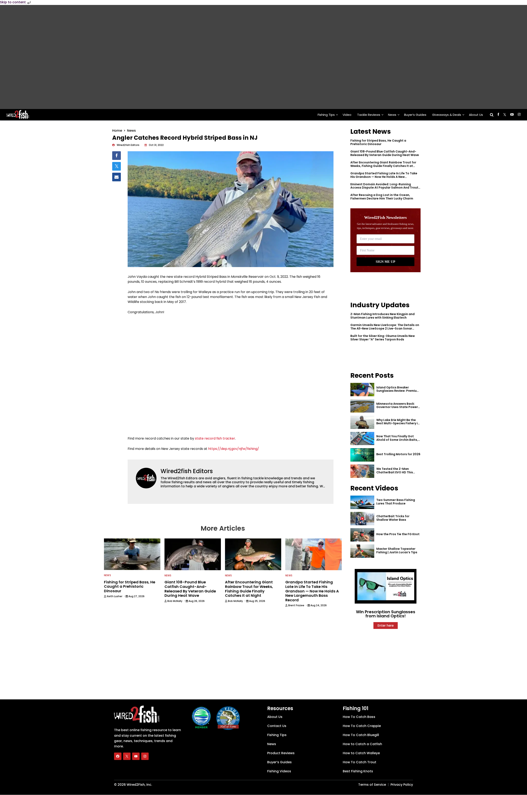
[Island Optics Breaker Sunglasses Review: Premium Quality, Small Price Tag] (362, 389)
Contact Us (276, 725)
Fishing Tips (326, 115)
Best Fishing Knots (358, 771)
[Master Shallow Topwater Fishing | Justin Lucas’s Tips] (362, 551)
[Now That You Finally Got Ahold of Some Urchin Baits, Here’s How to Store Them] (362, 438)
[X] (127, 756)
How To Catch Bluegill (361, 735)
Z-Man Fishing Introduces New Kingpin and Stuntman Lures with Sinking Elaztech (382, 316)
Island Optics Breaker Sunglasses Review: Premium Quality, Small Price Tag (398, 390)
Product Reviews (281, 753)
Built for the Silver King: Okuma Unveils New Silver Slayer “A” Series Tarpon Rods (382, 337)
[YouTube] (136, 756)
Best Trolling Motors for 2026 (398, 454)
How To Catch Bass (359, 716)
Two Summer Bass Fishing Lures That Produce (395, 501)
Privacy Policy (402, 784)
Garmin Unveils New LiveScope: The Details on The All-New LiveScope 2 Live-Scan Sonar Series (384, 328)
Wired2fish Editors (187, 471)
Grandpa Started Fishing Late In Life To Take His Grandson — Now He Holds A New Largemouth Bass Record (383, 176)
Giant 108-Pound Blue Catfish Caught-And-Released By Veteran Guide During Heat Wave (384, 153)
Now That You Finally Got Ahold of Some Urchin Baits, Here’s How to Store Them (397, 439)
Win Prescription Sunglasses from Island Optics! (385, 614)
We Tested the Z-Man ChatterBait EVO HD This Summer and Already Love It (397, 472)
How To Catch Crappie (362, 725)
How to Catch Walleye (361, 753)
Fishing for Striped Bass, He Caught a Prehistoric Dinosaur (378, 142)
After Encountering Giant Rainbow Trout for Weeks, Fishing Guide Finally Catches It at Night (383, 165)
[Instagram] (145, 756)
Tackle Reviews (368, 115)
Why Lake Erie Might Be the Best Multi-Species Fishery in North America (398, 423)
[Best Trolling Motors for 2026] (362, 455)
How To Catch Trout (359, 762)
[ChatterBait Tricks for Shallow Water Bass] (362, 518)
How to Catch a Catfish (362, 744)
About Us (476, 115)
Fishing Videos (279, 771)
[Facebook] (117, 756)
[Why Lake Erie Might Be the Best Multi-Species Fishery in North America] (362, 422)
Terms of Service (372, 784)
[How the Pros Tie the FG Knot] (362, 535)
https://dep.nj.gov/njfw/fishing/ (233, 448)
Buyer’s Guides (415, 115)
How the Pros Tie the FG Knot (398, 534)
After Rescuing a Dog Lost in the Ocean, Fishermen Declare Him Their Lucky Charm (381, 197)
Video (347, 115)
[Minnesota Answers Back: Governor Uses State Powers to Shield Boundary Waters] (362, 406)
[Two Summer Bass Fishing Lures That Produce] (362, 502)
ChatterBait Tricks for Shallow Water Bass (392, 518)
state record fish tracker (215, 438)
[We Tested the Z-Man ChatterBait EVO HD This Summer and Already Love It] (362, 471)
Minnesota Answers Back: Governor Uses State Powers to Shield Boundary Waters (398, 407)
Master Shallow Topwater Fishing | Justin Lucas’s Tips (396, 550)
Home (117, 130)
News (392, 115)
